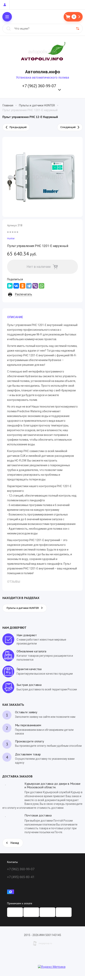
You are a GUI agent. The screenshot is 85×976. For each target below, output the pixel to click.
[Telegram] (29, 286)
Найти (8, 28)
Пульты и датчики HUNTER (37, 105)
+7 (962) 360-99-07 (39, 86)
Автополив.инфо (42, 72)
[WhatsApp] (41, 286)
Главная (7, 105)
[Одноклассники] (22, 286)
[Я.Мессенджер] (10, 286)
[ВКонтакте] (16, 286)
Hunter (11, 238)
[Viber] (35, 286)
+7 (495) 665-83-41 (20, 877)
